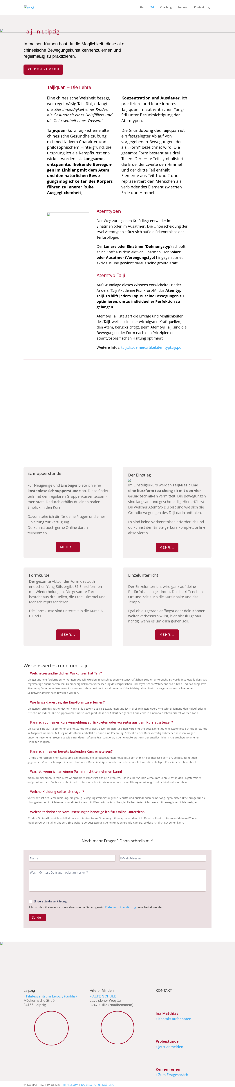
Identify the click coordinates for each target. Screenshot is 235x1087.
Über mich (182, 7)
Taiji (153, 7)
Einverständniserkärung (50, 901)
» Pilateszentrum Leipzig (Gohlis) (50, 996)
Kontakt (199, 7)
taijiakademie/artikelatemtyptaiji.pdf (152, 347)
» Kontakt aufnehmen (173, 1018)
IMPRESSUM (70, 1084)
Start (143, 7)
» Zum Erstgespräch (172, 1074)
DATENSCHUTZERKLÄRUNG (97, 1084)
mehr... (67, 547)
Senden (37, 917)
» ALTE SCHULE (103, 996)
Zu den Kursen (43, 69)
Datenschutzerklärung (120, 907)
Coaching (166, 7)
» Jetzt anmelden (169, 1046)
